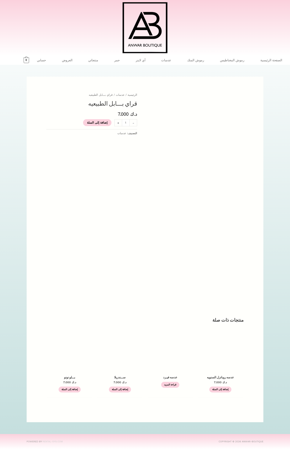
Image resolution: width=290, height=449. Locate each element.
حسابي (41, 60)
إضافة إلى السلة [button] (220, 389)
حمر (117, 60)
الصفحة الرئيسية (271, 60)
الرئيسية (132, 94)
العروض (67, 60)
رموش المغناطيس (232, 60)
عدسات (166, 60)
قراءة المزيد (170, 384)
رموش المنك (195, 60)
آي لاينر (140, 60)
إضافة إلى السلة (97, 122)
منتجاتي (93, 60)
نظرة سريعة (220, 369)
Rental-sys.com (53, 441)
